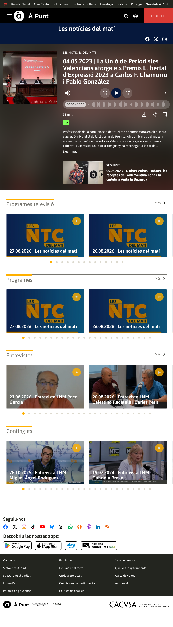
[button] (51, 262)
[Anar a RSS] (108, 526)
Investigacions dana (113, 4)
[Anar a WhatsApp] (71, 526)
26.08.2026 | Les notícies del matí (126, 251)
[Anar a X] (16, 526)
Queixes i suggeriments (130, 568)
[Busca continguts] (126, 16)
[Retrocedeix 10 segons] (105, 93)
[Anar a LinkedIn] (99, 526)
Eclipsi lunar (61, 4)
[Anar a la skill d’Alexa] (71, 545)
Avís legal (121, 583)
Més (158, 203)
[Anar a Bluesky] (53, 526)
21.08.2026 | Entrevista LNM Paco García (43, 399)
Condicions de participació (77, 583)
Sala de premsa (125, 560)
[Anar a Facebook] (6, 526)
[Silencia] (68, 93)
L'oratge (136, 4)
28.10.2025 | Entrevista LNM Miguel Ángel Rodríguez (37, 475)
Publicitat (65, 560)
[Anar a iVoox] (80, 526)
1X (165, 93)
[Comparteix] (155, 114)
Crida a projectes (70, 575)
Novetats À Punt (157, 4)
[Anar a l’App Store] (48, 545)
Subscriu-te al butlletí (17, 575)
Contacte (9, 560)
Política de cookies (71, 591)
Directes (158, 16)
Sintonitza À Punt (14, 568)
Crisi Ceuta (41, 4)
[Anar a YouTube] (43, 526)
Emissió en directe (71, 568)
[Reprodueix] (116, 93)
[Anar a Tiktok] (34, 526)
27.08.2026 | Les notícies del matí (43, 251)
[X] (156, 39)
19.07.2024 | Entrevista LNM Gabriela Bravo (120, 475)
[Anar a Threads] (62, 526)
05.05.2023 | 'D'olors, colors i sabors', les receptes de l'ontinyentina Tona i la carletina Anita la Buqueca (136, 175)
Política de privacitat (17, 591)
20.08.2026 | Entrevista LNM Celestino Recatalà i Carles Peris (125, 399)
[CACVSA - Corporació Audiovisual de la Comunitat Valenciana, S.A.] (139, 604)
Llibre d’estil (11, 583)
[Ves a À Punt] (31, 16)
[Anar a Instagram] (25, 526)
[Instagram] (164, 39)
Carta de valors (125, 575)
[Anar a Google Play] (17, 545)
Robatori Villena (84, 4)
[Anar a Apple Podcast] (89, 526)
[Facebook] (147, 39)
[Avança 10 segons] (127, 93)
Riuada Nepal (20, 4)
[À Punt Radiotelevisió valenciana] (25, 604)
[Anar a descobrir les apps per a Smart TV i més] (99, 545)
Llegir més (70, 151)
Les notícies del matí (86, 28)
